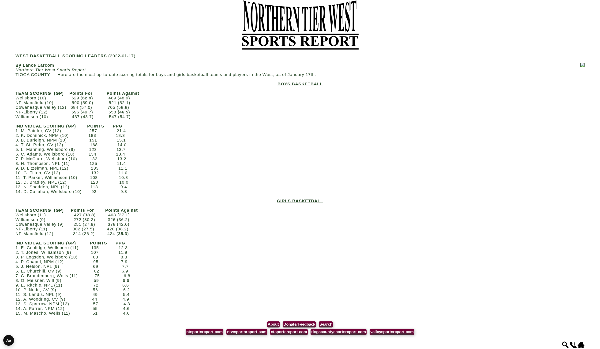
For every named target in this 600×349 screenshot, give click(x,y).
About (273, 324)
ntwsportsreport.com (246, 332)
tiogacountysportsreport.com (338, 332)
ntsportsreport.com (204, 332)
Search (325, 324)
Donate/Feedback (299, 324)
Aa (8, 340)
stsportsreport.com (289, 332)
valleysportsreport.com (392, 332)
